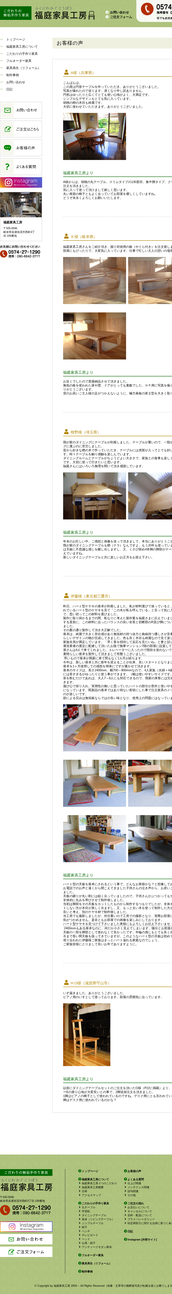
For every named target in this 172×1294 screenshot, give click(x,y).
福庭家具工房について (22, 46)
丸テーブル (88, 1207)
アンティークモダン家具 (97, 1247)
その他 (132, 1195)
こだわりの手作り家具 (22, 53)
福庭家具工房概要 (93, 1187)
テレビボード (90, 1235)
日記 (9, 89)
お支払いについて (138, 1207)
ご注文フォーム (121, 17)
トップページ (15, 39)
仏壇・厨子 (88, 1243)
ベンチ (86, 1231)
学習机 (86, 1211)
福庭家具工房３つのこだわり (99, 1183)
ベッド (86, 1239)
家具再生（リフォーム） (23, 68)
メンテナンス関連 (138, 1187)
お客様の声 (134, 1171)
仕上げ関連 (134, 1183)
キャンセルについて (140, 1211)
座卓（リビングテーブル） (98, 1219)
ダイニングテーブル (94, 1215)
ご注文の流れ (136, 1203)
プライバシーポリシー (141, 1219)
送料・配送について (140, 1215)
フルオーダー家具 (18, 61)
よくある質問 (136, 1179)
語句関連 (133, 1191)
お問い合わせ (119, 12)
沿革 (84, 1191)
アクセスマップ (91, 1195)
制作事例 (12, 75)
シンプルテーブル (93, 1223)
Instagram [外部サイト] (142, 1239)
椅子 (84, 1227)
